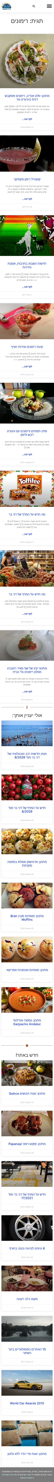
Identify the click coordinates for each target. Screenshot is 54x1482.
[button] (49, 6)
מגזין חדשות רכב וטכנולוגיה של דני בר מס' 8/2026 (27, 755)
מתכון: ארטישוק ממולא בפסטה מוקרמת (27, 863)
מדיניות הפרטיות (9, 1474)
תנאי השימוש (25, 1474)
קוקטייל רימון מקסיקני (27, 179)
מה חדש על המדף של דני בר (27, 514)
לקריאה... (27, 119)
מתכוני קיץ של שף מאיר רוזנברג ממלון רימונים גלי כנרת (27, 670)
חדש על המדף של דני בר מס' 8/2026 (27, 809)
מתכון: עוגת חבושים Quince (27, 1093)
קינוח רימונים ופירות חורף (27, 347)
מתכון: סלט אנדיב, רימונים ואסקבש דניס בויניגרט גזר (27, 97)
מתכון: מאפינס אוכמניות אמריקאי (27, 970)
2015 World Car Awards (27, 1403)
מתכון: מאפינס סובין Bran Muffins (27, 917)
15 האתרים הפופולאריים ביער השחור (27, 1351)
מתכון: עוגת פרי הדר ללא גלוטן (27, 1454)
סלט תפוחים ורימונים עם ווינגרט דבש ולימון (27, 433)
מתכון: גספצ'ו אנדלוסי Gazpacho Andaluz (27, 1022)
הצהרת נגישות (26, 1478)
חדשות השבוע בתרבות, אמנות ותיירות (27, 265)
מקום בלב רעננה (27, 1299)
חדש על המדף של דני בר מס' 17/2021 (27, 1196)
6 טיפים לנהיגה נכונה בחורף (27, 1248)
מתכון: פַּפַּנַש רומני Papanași (27, 1144)
